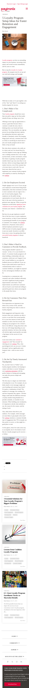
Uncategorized (8, 514)
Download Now (12, 684)
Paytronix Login (11, 4)
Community (14, 643)
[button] (27, 8)
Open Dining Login (22, 4)
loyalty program (9, 114)
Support (13, 650)
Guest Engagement (9, 512)
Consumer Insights (9, 517)
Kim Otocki (5, 31)
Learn (14, 636)
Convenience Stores (14, 510)
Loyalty (6, 510)
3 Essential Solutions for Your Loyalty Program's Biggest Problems (13, 501)
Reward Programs (19, 512)
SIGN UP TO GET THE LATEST (13, 656)
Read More (22, 520)
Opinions (15, 514)
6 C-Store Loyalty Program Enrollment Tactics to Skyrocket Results (14, 595)
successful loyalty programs (10, 235)
